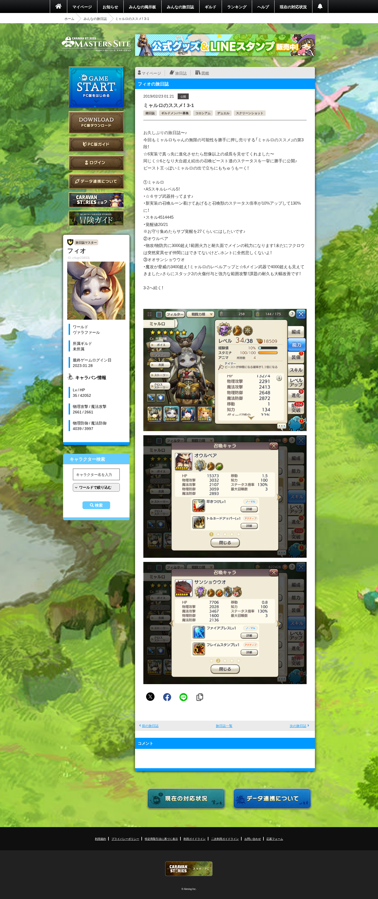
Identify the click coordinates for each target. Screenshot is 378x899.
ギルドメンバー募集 (175, 113)
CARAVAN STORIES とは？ (96, 199)
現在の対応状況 (293, 6)
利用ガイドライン (194, 839)
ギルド (210, 6)
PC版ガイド (96, 144)
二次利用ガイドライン (225, 839)
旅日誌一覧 (224, 725)
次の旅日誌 (298, 725)
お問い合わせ (252, 839)
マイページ (82, 6)
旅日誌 (181, 73)
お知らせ (110, 6)
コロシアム (203, 113)
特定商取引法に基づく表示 (161, 839)
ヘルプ (263, 6)
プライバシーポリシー (125, 839)
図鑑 (205, 73)
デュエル (223, 113)
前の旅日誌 (150, 725)
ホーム (69, 18)
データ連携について (96, 181)
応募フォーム (274, 839)
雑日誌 (150, 113)
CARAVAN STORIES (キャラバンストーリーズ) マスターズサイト (96, 44)
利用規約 (100, 839)
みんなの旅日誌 (180, 6)
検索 (99, 505)
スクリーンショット (249, 113)
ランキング (237, 6)
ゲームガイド (96, 218)
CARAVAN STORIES (189, 868)
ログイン (96, 162)
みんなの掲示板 (142, 6)
